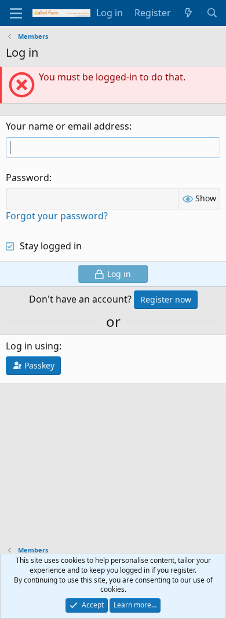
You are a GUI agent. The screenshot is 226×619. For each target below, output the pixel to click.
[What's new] (189, 13)
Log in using (32, 346)
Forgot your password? (57, 215)
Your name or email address (67, 126)
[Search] (212, 13)
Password (27, 177)
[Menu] (16, 13)
